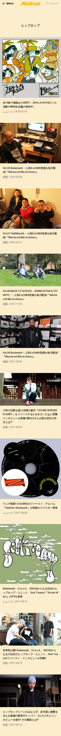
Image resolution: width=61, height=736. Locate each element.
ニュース (8, 111)
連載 (5, 176)
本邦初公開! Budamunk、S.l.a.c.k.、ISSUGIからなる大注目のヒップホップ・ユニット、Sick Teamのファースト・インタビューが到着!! (30, 654)
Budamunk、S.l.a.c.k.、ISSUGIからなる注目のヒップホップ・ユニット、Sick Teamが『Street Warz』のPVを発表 (30, 592)
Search (54, 3)
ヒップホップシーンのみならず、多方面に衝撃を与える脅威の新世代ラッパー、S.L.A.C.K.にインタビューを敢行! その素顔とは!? (30, 715)
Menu (10, 3)
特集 (5, 427)
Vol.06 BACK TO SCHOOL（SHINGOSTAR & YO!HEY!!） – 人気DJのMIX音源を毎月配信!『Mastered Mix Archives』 (30, 295)
